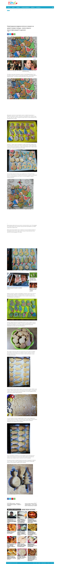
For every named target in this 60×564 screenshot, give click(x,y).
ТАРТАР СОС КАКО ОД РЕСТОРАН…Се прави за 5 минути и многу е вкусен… (21, 557)
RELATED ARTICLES (14, 509)
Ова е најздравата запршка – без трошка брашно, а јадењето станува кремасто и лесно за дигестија (21, 521)
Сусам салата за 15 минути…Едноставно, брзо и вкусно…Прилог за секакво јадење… (21, 545)
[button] (53, 7)
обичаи (8, 530)
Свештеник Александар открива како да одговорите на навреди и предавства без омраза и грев (11, 521)
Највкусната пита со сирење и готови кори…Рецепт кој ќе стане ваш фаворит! (11, 557)
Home (8, 9)
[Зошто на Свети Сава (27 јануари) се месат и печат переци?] (11, 527)
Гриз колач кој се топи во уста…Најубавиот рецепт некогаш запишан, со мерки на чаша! (11, 545)
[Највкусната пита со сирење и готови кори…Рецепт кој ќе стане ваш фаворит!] (11, 552)
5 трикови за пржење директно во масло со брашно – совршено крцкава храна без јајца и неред (21, 533)
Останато (38, 7)
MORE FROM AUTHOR (28, 509)
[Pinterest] (12, 34)
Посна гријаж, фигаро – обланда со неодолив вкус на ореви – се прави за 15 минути (14, 504)
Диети (13, 7)
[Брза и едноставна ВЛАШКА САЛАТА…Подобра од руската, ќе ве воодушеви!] (32, 539)
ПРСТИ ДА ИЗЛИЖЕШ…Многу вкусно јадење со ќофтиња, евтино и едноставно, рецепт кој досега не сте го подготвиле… (32, 558)
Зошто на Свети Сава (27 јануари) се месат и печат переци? (11, 532)
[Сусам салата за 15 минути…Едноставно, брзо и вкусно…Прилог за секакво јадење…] (22, 539)
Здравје (17, 7)
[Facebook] (8, 34)
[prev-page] (35, 509)
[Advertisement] (22, 18)
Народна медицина (25, 7)
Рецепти (32, 7)
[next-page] (36, 509)
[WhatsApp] (14, 34)
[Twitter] (10, 34)
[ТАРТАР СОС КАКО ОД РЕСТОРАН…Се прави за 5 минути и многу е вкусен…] (22, 552)
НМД (8, 31)
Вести (9, 7)
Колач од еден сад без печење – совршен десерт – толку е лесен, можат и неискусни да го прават (31, 504)
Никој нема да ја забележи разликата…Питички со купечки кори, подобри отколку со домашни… (32, 533)
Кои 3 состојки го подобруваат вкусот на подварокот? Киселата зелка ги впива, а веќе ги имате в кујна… (32, 521)
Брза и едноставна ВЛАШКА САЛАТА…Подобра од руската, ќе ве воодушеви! (32, 545)
